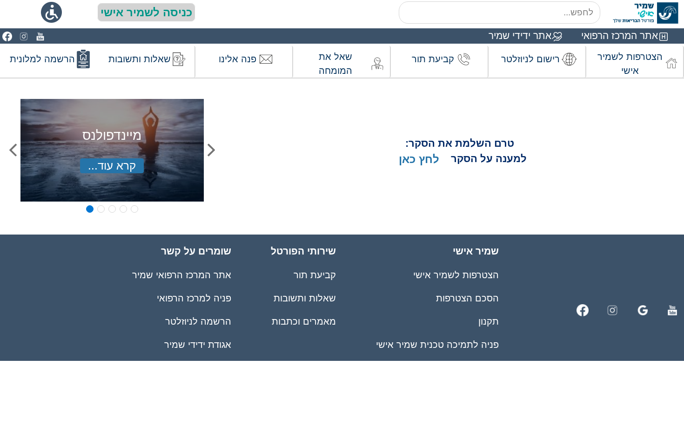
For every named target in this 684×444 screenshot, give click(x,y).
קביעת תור (315, 275)
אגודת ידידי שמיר (197, 345)
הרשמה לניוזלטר (198, 321)
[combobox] (499, 12)
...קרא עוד (112, 165)
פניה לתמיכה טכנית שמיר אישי (437, 345)
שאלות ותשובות (305, 298)
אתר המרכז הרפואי (619, 35)
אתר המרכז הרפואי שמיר (181, 275)
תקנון (488, 321)
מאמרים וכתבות (304, 321)
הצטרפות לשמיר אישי (456, 275)
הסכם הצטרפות (467, 298)
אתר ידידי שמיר (520, 35)
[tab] (90, 209)
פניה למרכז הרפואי (194, 298)
